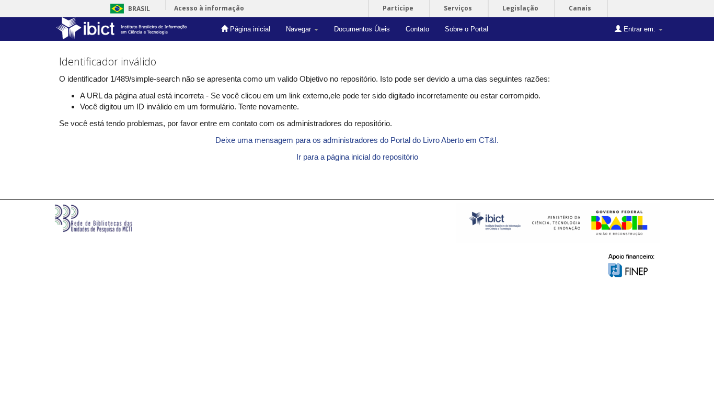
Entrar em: (639, 29)
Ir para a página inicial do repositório (357, 156)
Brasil (128, 8)
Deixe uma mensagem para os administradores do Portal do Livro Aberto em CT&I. (357, 140)
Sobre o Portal (466, 29)
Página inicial (249, 29)
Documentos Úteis (362, 29)
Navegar (299, 29)
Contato (417, 29)
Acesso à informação (209, 8)
